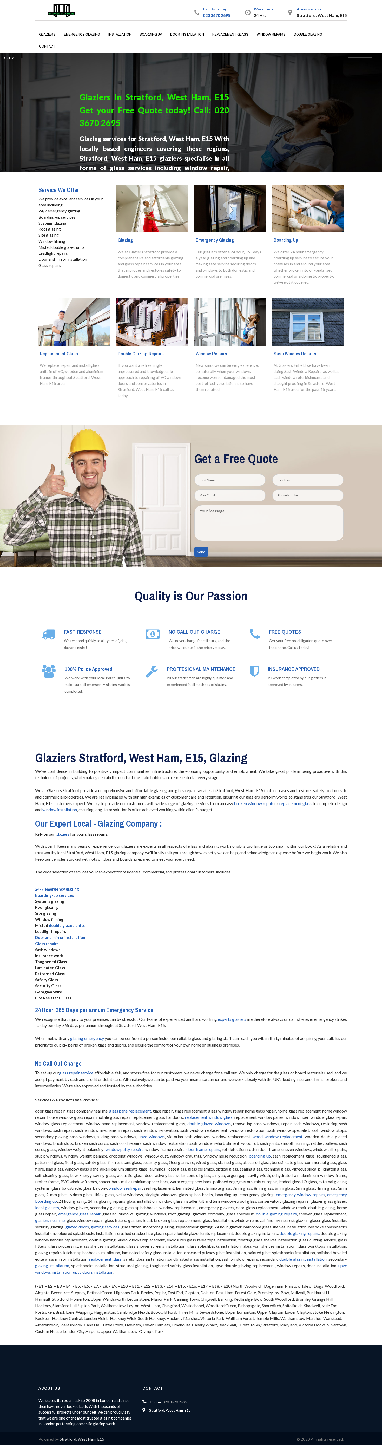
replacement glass (295, 803)
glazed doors (77, 1226)
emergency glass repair (79, 1213)
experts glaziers (232, 1019)
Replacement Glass (230, 34)
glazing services (105, 1226)
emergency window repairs (300, 1194)
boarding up (260, 1155)
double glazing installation (303, 1259)
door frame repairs (203, 1149)
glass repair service (76, 1072)
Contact (47, 46)
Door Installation (187, 34)
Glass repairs (46, 943)
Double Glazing (308, 34)
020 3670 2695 (216, 15)
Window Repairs (271, 34)
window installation (59, 809)
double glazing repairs (276, 1213)
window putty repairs (125, 1149)
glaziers (62, 834)
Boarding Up (151, 34)
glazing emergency (87, 1038)
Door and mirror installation (60, 937)
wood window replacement (277, 1136)
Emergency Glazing (82, 34)
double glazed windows (209, 1123)
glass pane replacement (130, 1110)
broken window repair (253, 803)
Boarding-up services (54, 895)
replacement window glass (209, 1117)
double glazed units (67, 925)
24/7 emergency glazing (57, 889)
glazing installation (52, 1265)
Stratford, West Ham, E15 (82, 1439)
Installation (119, 34)
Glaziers (47, 34)
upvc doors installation (93, 1272)
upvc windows (151, 1136)
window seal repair (125, 1188)
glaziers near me (50, 1220)
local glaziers (47, 1207)
